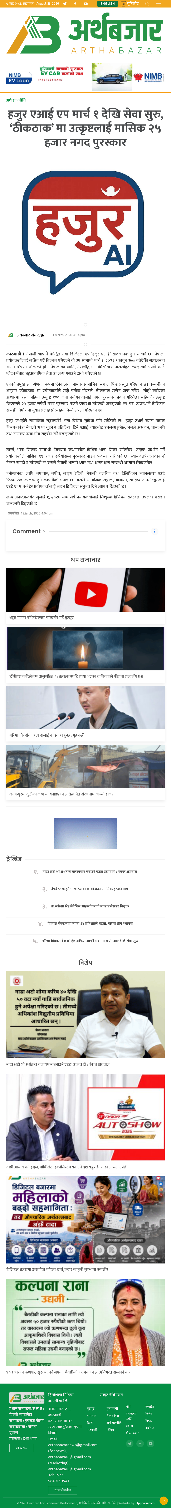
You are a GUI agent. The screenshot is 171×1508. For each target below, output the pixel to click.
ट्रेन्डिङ (14, 859)
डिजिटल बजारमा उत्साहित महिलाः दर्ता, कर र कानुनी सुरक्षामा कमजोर (57, 1269)
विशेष (85, 963)
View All (21, 1447)
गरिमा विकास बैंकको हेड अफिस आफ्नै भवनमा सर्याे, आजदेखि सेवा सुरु (90, 941)
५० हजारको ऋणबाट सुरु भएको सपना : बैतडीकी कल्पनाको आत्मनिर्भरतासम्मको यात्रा (69, 1372)
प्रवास (129, 1426)
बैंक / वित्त (113, 1416)
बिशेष (148, 1414)
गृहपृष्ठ (90, 1408)
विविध (110, 1430)
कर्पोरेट (149, 1407)
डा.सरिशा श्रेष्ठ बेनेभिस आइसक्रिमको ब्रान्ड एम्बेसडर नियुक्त (90, 906)
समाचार (92, 1416)
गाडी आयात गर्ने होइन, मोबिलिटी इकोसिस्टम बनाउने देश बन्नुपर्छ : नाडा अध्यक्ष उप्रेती (66, 1167)
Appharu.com (145, 1503)
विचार (148, 1421)
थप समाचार (86, 560)
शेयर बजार (132, 1433)
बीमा (128, 1407)
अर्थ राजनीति (114, 1423)
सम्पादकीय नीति (63, 1490)
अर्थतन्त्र (149, 1428)
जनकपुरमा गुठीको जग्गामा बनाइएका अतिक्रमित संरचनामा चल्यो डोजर (61, 794)
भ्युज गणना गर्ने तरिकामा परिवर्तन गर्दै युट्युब (41, 617)
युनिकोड (133, 4)
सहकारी (92, 1430)
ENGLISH (108, 4)
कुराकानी (112, 1408)
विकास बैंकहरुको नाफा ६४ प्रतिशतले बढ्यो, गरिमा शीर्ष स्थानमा (90, 923)
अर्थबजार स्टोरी (131, 1416)
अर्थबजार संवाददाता (32, 335)
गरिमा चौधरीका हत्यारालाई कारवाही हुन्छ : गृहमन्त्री (46, 735)
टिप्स (90, 1423)
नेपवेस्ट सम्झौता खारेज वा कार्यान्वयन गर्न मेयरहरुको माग (90, 889)
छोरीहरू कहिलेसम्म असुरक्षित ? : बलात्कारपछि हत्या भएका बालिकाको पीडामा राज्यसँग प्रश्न (76, 676)
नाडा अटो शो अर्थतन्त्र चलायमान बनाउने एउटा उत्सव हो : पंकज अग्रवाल (90, 871)
